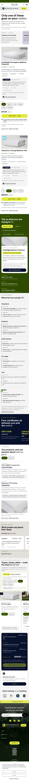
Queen (20, 104)
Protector (4, 457)
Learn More (18, 1)
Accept (14, 771)
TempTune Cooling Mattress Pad (14, 150)
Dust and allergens (7, 234)
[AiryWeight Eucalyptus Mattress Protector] (14, 54)
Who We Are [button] (4, 734)
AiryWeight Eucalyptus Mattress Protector (14, 63)
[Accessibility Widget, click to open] (2, 391)
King (4, 107)
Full (15, 104)
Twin (4, 104)
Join (25, 715)
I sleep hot (17, 226)
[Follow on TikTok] (18, 720)
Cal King (10, 107)
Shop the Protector (14, 270)
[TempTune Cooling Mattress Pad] (14, 142)
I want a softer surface (19, 234)
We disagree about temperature (9, 230)
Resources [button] (4, 738)
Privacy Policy (5, 768)
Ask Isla (14, 683)
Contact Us (14, 743)
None (25, 620)
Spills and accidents (7, 226)
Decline (14, 775)
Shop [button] (3, 730)
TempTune (11, 457)
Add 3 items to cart (14, 665)
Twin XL (9, 104)
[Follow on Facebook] (10, 720)
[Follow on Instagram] (14, 720)
